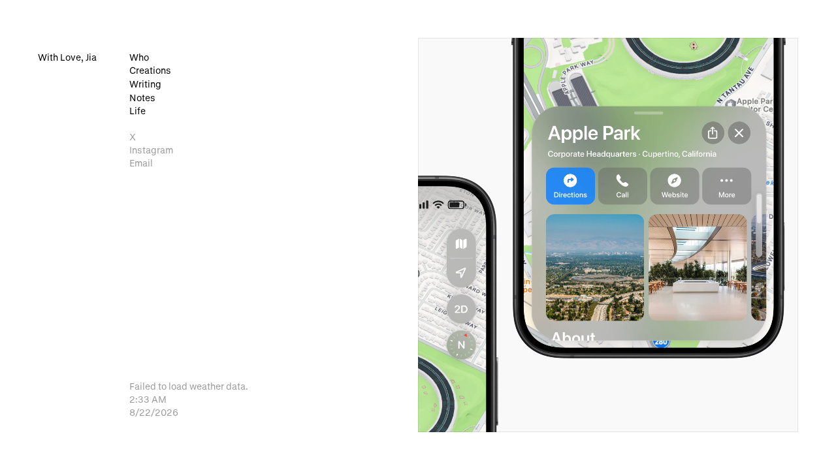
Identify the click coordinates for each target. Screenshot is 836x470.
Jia (67, 57)
